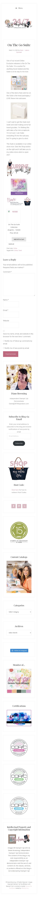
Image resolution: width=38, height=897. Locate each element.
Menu (20, 8)
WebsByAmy (24, 888)
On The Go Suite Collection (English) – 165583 (14, 227)
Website (6, 321)
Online (15, 248)
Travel (20, 250)
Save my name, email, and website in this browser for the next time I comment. (18, 335)
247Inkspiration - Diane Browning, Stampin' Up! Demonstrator (19, 23)
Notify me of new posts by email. (17, 348)
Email (5, 310)
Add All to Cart (19, 239)
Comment (7, 272)
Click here (15, 490)
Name (6, 300)
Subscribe (19, 443)
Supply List (11, 244)
